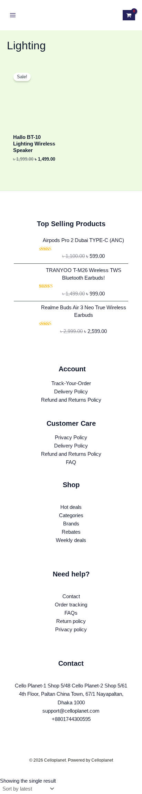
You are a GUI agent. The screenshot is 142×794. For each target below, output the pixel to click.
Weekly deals (71, 540)
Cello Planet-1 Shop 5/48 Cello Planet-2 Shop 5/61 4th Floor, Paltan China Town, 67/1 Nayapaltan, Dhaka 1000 (71, 694)
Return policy (71, 621)
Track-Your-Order (71, 383)
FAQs (71, 613)
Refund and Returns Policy (71, 400)
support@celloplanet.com (71, 711)
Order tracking (71, 604)
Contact (71, 596)
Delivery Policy (71, 391)
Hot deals (71, 507)
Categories (71, 515)
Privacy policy (71, 629)
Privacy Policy (71, 437)
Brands (71, 523)
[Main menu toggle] (13, 15)
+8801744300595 (71, 719)
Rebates (71, 532)
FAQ (71, 462)
